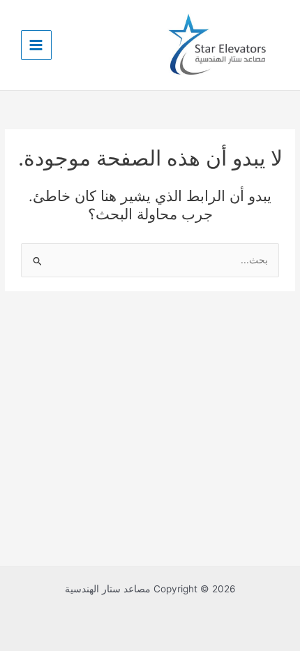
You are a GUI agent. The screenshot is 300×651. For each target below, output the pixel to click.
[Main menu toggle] (36, 45)
